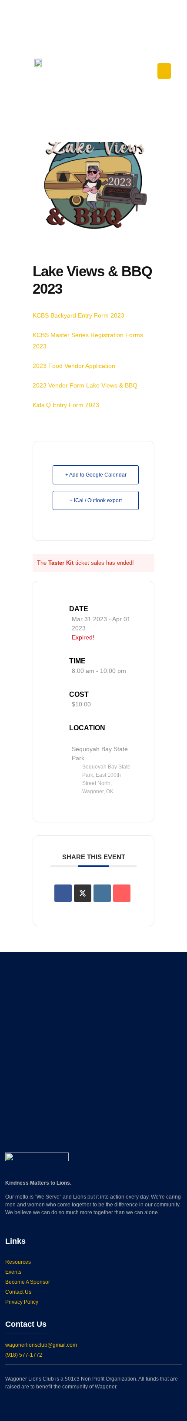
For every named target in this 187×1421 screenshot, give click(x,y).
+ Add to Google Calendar (96, 475)
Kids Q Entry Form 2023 (66, 404)
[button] (164, 71)
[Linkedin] (102, 893)
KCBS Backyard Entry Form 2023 (78, 315)
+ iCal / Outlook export (96, 500)
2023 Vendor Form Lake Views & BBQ (85, 385)
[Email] (121, 893)
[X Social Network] (82, 893)
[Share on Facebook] (63, 893)
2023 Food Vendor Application (74, 365)
